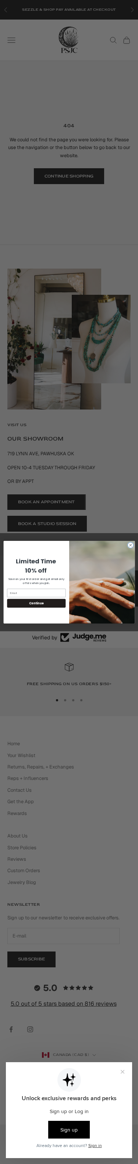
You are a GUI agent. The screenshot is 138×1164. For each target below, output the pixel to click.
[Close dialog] (130, 545)
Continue (36, 603)
